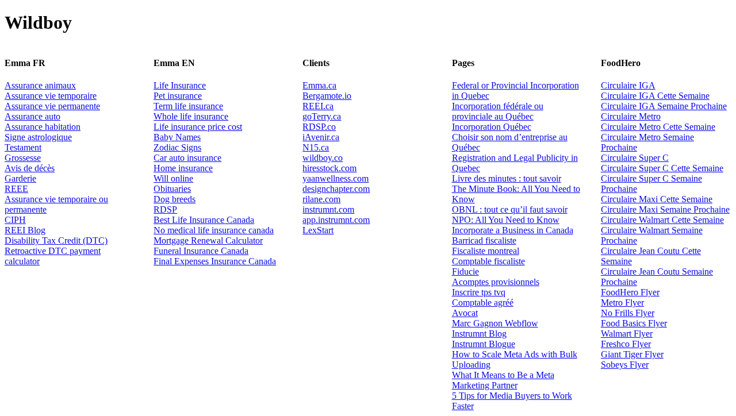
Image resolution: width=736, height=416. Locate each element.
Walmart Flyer (627, 333)
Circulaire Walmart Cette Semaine (662, 220)
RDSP (165, 209)
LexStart (318, 230)
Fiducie (465, 271)
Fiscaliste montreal (485, 251)
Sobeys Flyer (625, 364)
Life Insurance (180, 85)
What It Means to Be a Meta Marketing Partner (503, 380)
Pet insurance (178, 96)
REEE (16, 189)
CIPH (15, 220)
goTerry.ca (321, 116)
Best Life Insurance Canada (204, 220)
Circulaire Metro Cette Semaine (658, 127)
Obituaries (172, 189)
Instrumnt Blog (479, 333)
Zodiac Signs (177, 147)
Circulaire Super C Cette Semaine (662, 168)
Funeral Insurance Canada (201, 251)
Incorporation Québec (491, 127)
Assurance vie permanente (52, 106)
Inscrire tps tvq (478, 292)
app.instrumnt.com (336, 220)
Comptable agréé (482, 302)
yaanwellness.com (335, 178)
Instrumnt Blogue (483, 344)
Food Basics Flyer (634, 323)
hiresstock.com (329, 168)
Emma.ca (319, 85)
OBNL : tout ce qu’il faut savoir (510, 209)
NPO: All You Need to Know (505, 220)
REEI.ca (318, 106)
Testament (23, 147)
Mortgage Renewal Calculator (208, 240)
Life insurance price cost (198, 127)
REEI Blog (25, 230)
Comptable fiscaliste (488, 261)
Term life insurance (188, 106)
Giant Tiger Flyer (632, 354)
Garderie (20, 178)
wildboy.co (322, 158)
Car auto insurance (187, 158)
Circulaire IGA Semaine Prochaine (664, 106)
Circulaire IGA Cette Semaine (655, 96)
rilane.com (321, 199)
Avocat (465, 313)
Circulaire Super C (635, 158)
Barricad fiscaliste (484, 240)
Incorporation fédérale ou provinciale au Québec (497, 111)
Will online (173, 178)
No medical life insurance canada (214, 230)
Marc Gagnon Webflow (495, 323)
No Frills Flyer (627, 313)
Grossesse (23, 158)
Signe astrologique (38, 137)
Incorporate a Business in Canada (512, 230)
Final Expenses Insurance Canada (215, 261)
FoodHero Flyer (630, 292)
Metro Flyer (622, 302)
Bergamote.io (326, 96)
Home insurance (183, 168)
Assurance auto (32, 116)
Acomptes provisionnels (495, 282)
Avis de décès (30, 168)
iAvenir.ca (320, 137)
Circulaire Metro (631, 116)
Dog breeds (174, 199)
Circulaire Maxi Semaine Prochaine (665, 209)
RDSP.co (319, 127)
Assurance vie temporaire (51, 96)
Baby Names (177, 137)
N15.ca (315, 147)
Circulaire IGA (628, 85)
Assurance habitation (42, 127)
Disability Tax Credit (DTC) (56, 240)
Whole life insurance (191, 116)
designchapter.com (336, 189)
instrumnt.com (328, 209)
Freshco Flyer (626, 344)
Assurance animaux (40, 85)
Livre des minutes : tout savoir (506, 178)
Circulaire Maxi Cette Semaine (656, 199)
